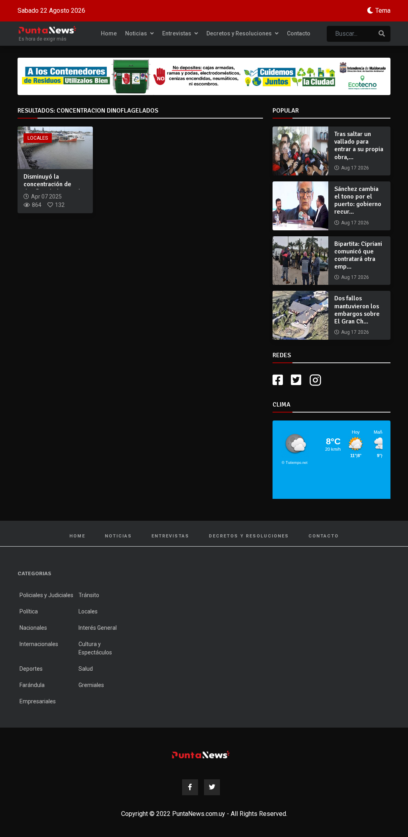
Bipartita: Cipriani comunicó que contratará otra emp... (358, 255)
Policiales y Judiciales (46, 595)
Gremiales (91, 685)
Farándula (32, 685)
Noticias (136, 33)
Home (109, 33)
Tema (382, 10)
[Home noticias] (201, 754)
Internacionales (39, 644)
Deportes (31, 669)
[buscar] (381, 34)
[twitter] (296, 380)
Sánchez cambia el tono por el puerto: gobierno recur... (357, 200)
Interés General (97, 628)
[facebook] (278, 380)
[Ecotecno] (204, 76)
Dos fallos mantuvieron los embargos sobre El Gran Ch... (357, 309)
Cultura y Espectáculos (95, 648)
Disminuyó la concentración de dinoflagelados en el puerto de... (52, 188)
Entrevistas (177, 33)
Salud (85, 669)
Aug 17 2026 (355, 168)
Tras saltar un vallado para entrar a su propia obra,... (358, 145)
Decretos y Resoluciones (239, 33)
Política (29, 611)
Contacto (298, 33)
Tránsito (88, 595)
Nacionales (33, 628)
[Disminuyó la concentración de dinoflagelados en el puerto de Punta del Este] (55, 147)
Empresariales (38, 701)
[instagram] (316, 380)
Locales (37, 138)
